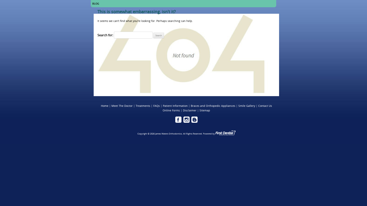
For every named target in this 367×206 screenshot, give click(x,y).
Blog (95, 3)
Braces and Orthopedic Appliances (213, 106)
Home (104, 106)
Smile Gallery (246, 106)
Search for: (105, 35)
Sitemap (205, 110)
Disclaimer (189, 110)
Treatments (143, 106)
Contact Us (265, 106)
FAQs (156, 106)
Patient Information (175, 106)
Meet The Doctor (122, 106)
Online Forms (171, 110)
